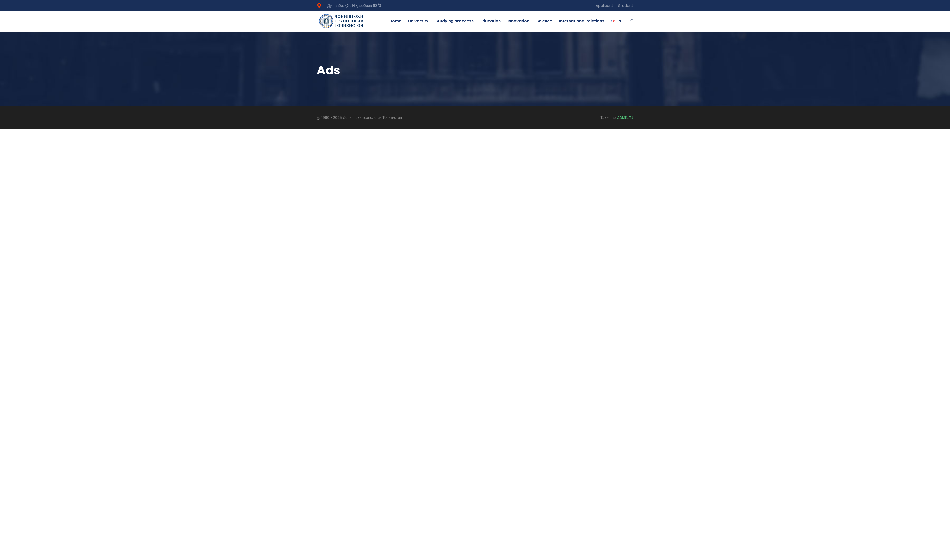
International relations (581, 21)
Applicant (604, 5)
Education (490, 21)
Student (625, 5)
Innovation (518, 21)
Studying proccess (454, 21)
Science (544, 21)
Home (395, 21)
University (418, 21)
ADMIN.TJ (625, 117)
